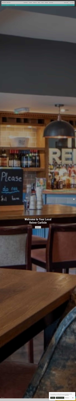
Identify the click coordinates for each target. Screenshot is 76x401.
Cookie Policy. (66, 395)
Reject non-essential (60, 397)
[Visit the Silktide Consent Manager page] (73, 398)
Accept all (52, 397)
